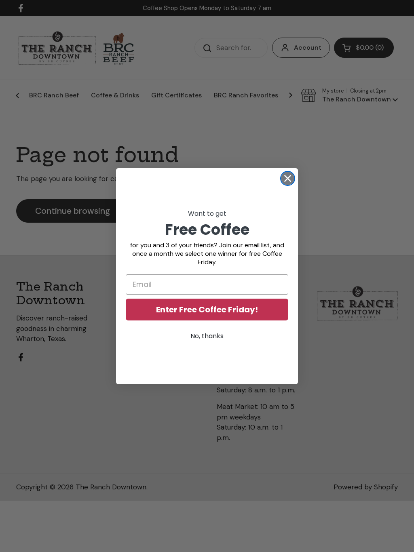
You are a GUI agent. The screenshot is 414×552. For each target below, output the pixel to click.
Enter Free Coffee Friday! (207, 309)
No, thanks (207, 336)
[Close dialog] (288, 178)
